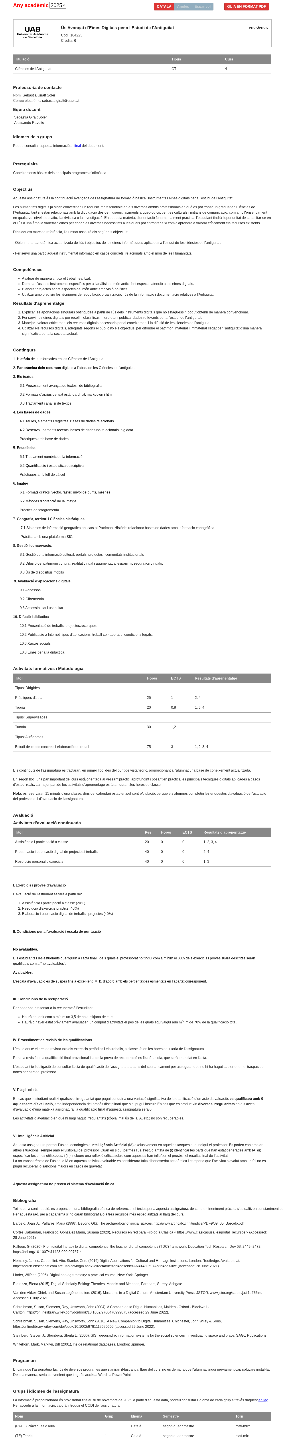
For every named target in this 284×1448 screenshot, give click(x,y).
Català (164, 6)
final (77, 146)
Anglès (183, 6)
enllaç (263, 1400)
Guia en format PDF (246, 6)
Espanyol (203, 6)
